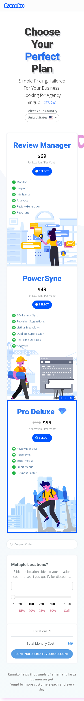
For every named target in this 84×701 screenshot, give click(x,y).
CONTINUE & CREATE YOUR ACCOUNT (42, 654)
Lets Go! (49, 102)
